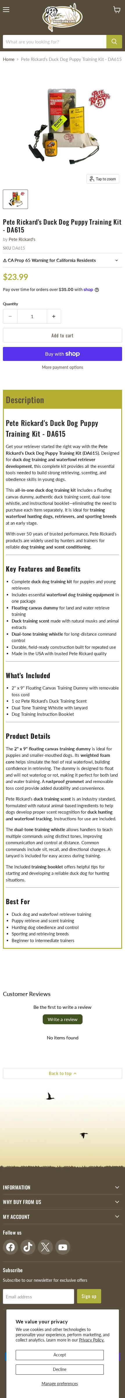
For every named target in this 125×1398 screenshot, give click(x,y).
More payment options (62, 367)
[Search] (114, 41)
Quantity (10, 304)
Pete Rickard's (22, 239)
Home (9, 59)
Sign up (89, 1296)
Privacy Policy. (91, 1339)
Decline (59, 1369)
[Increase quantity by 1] (54, 316)
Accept (59, 1354)
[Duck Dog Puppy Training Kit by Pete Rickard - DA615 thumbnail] (15, 199)
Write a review (63, 1019)
